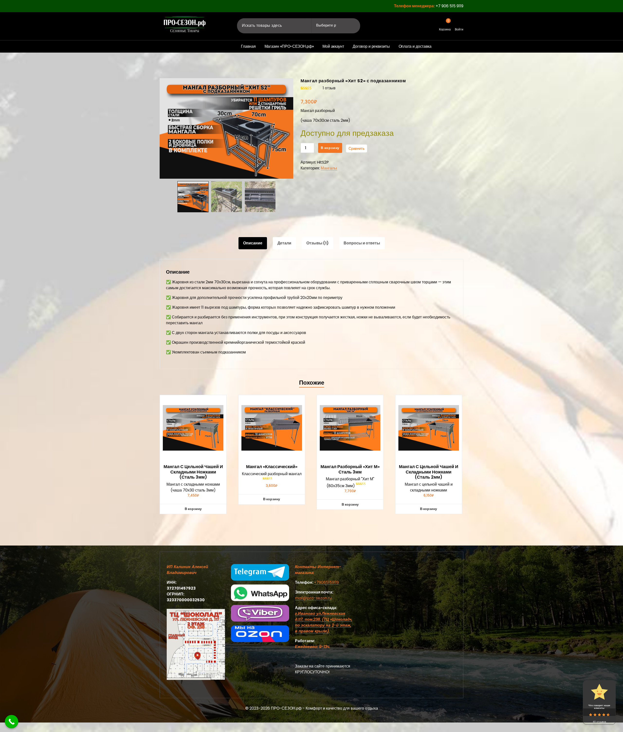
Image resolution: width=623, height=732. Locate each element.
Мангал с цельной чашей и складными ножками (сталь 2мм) (428, 472)
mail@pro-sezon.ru (313, 598)
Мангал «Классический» (271, 466)
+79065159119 (326, 582)
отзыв (329, 88)
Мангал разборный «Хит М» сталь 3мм (350, 469)
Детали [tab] (284, 243)
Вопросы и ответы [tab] (362, 243)
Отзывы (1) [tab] (317, 243)
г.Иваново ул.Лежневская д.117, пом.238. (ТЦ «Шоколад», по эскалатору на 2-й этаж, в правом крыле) (323, 622)
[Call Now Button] (11, 721)
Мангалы (329, 168)
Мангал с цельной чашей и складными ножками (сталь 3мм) (193, 472)
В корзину (330, 147)
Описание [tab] (252, 243)
